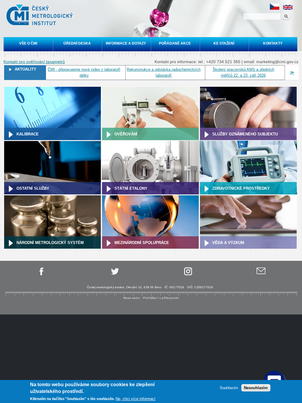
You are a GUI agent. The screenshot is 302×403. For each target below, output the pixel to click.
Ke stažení (224, 43)
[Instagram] (187, 274)
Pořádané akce (175, 43)
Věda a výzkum (228, 242)
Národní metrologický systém (50, 242)
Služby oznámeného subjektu (245, 134)
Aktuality (25, 69)
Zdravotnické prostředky (241, 188)
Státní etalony (130, 188)
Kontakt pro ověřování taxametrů (34, 61)
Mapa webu (131, 297)
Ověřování (125, 134)
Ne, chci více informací (135, 399)
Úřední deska (77, 43)
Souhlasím (229, 388)
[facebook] (41, 274)
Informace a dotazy (126, 43)
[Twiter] (114, 274)
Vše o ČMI (28, 43)
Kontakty (273, 43)
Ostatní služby (33, 188)
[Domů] (40, 15)
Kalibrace (28, 134)
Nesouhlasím (256, 388)
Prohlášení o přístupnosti (161, 297)
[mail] (261, 274)
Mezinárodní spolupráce (141, 242)
